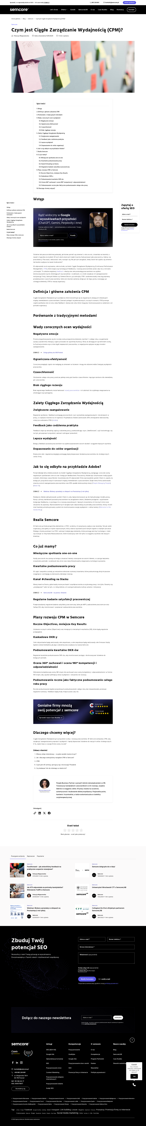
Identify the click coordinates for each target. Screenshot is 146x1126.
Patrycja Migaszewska (21, 36)
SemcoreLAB (83, 10)
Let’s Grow (54, 10)
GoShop (44, 1110)
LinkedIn (75, 1110)
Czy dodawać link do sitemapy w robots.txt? (51, 768)
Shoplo (48, 1113)
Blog (112, 10)
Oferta (63, 10)
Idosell (49, 1110)
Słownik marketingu (120, 1063)
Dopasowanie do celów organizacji (52, 146)
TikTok (81, 1113)
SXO (70, 1068)
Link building (65, 1109)
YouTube (96, 1113)
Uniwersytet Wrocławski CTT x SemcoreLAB (109, 887)
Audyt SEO (50, 1088)
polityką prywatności (43, 241)
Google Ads (50, 1054)
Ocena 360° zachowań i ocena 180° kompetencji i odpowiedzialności (63, 182)
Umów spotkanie (129, 3)
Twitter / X (86, 1113)
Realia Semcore (43, 152)
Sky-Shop (53, 1113)
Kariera (93, 1063)
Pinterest (93, 1110)
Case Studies (102, 10)
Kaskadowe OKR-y (47, 176)
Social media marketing (67, 1113)
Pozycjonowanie (74, 1050)
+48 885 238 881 (20, 1072)
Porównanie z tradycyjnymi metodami (50, 115)
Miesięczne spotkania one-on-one (52, 158)
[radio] (65, 830)
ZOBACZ (46, 3)
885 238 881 (95, 2)
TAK (134, 1076)
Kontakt (131, 10)
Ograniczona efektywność (49, 124)
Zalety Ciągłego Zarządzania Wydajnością (51, 133)
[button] (134, 1084)
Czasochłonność (46, 127)
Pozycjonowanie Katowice (126, 1099)
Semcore (14, 24)
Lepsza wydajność (47, 142)
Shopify (44, 1113)
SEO (47, 1063)
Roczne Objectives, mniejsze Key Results (54, 173)
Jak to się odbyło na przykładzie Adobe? (51, 149)
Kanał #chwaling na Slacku (50, 164)
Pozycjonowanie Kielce (45, 1104)
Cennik (72, 10)
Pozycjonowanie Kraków (89, 1099)
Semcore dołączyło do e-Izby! (103, 866)
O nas (93, 10)
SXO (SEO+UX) (51, 1050)
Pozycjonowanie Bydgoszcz (108, 1099)
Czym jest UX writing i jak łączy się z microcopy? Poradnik (56, 765)
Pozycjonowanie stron (53, 1068)
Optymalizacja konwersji (54, 1059)
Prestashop (100, 1110)
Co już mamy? (42, 155)
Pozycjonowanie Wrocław (54, 1101)
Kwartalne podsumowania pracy (51, 161)
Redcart (28, 1113)
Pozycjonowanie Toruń (37, 1101)
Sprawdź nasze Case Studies (49, 718)
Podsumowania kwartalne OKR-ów (52, 179)
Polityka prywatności (98, 1072)
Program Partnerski (97, 1059)
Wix (91, 1113)
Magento (81, 1110)
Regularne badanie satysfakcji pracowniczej (55, 167)
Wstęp (40, 109)
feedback (60, 271)
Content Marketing (52, 1072)
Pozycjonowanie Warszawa (21, 1099)
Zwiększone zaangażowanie (50, 136)
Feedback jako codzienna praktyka (52, 139)
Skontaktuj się (20, 1089)
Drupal (22, 1110)
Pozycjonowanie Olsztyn (61, 1104)
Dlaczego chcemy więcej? (46, 188)
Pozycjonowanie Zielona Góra (98, 1104)
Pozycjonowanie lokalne (54, 1084)
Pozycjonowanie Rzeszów (79, 1104)
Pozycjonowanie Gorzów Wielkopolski (24, 1104)
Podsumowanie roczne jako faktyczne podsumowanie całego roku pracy (64, 185)
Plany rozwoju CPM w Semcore (48, 170)
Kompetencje (95, 1054)
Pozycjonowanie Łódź (73, 1099)
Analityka (72, 1054)
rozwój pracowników (72, 390)
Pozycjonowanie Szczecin (56, 1099)
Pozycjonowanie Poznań (20, 1101)
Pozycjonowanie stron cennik (79, 1063)
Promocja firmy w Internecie (78, 1072)
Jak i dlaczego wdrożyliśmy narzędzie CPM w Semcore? (55, 758)
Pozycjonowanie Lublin (71, 1101)
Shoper (33, 1113)
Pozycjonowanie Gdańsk (39, 1099)
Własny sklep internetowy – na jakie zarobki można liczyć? (56, 754)
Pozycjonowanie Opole (88, 1101)
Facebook (28, 1109)
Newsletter (94, 1068)
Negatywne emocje (47, 121)
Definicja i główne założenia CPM (48, 112)
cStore (18, 1110)
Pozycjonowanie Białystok (105, 1101)
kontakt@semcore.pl (112, 2)
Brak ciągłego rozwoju (48, 130)
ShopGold (38, 1113)
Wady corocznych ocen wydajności (49, 118)
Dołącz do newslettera (131, 836)
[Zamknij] (142, 1062)
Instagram (55, 1110)
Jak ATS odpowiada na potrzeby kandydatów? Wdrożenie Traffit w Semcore (45, 888)
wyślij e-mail (105, 979)
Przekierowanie (20, 1113)
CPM (45, 269)
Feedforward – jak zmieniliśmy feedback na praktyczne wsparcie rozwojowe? (44, 867)
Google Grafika (37, 1110)
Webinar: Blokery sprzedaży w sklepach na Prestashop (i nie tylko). (43, 909)
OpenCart (87, 1110)
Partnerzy (120, 10)
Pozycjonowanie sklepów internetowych (55, 1078)
